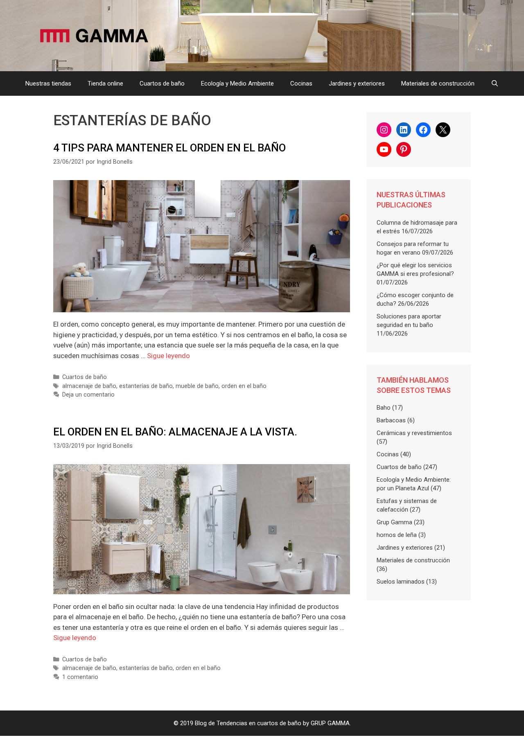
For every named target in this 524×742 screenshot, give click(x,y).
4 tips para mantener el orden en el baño (169, 148)
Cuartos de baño (162, 83)
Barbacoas (391, 420)
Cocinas (301, 83)
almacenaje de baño (89, 386)
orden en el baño (244, 386)
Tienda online (105, 83)
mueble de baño (197, 386)
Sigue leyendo (168, 356)
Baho (384, 407)
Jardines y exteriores (357, 83)
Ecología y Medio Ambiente (237, 83)
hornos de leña (397, 535)
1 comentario (80, 677)
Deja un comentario (88, 394)
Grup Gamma (394, 522)
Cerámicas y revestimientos (414, 433)
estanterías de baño (146, 386)
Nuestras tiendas (48, 83)
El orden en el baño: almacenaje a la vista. (175, 432)
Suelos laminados (401, 581)
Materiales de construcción (437, 83)
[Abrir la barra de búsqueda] (495, 83)
